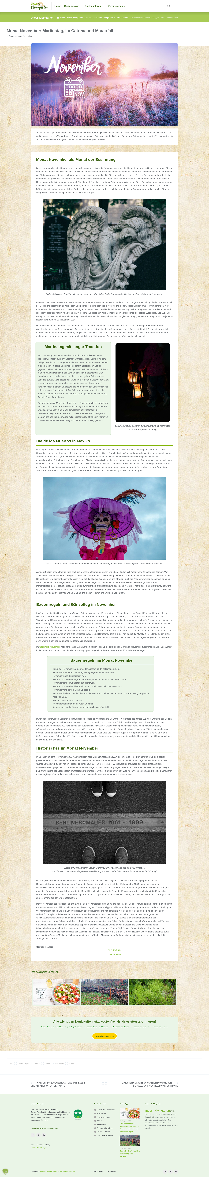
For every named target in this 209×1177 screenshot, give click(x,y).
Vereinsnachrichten (104, 1132)
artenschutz (159, 1117)
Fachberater (150, 1114)
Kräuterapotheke (103, 1117)
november (59, 1063)
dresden (158, 1114)
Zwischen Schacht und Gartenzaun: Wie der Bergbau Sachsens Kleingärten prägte (150, 1084)
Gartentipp (166, 1114)
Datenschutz (98, 1172)
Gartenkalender (15, 36)
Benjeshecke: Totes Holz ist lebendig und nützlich (130, 1153)
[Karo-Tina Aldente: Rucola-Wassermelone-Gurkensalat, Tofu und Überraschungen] (56, 992)
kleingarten (162, 1110)
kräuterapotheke (150, 1125)
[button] (5, 1171)
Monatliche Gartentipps (106, 1110)
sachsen (166, 1117)
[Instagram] (38, 1135)
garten (149, 1110)
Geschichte (166, 1125)
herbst (37, 1063)
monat (47, 1063)
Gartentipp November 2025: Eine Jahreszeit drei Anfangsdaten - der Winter (58, 1084)
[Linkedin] (44, 1135)
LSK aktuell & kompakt (105, 1135)
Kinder (156, 1123)
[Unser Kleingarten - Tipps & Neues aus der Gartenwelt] (40, 6)
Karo (164, 1123)
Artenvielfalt (101, 1113)
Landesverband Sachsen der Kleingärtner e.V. (58, 1172)
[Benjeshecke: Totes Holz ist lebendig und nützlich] (104, 992)
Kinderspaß (101, 1124)
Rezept (173, 1114)
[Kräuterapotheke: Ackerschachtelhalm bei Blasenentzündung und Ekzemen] (152, 992)
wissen (72, 1063)
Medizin (147, 1128)
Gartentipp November (49, 647)
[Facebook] (33, 1135)
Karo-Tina (100, 1121)
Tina (160, 1123)
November (27, 36)
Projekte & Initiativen (104, 1128)
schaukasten (149, 1123)
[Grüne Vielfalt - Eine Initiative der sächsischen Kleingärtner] (77, 1115)
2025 (11, 1063)
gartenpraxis (159, 1120)
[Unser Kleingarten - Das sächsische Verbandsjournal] (104, 1084)
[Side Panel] (175, 6)
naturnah (152, 1120)
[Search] (169, 6)
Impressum (112, 1172)
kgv (168, 1123)
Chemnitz (173, 1117)
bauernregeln (24, 1063)
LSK (146, 1120)
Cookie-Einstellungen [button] (39, 1148)
